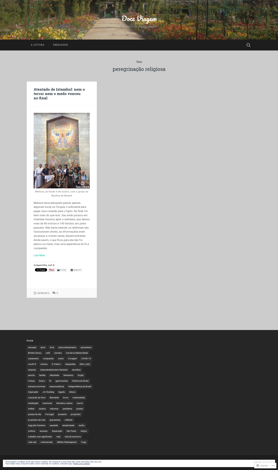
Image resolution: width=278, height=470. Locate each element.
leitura (72, 392)
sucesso (44, 431)
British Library (34, 353)
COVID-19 (86, 358)
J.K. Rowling (48, 392)
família (42, 375)
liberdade (54, 397)
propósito (76, 414)
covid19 (32, 364)
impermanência (57, 386)
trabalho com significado (40, 436)
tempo (84, 431)
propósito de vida (36, 420)
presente (62, 414)
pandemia (67, 408)
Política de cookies (81, 464)
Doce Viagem (139, 18)
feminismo (68, 375)
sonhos (31, 431)
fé (50, 381)
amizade (32, 347)
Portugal (49, 414)
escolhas (76, 369)
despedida (70, 364)
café (48, 353)
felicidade (54, 375)
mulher (31, 408)
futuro (42, 381)
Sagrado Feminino (36, 425)
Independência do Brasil (79, 386)
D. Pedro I (56, 364)
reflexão (69, 420)
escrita (31, 375)
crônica (43, 364)
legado (61, 392)
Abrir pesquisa (248, 45)
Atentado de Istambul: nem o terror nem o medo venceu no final (59, 93)
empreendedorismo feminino (54, 369)
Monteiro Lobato (64, 403)
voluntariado (47, 442)
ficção (81, 375)
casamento (33, 358)
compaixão (48, 358)
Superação (57, 431)
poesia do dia (34, 414)
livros (65, 397)
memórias (47, 403)
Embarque (60, 44)
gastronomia (62, 381)
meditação (33, 403)
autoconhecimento (67, 347)
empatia (32, 369)
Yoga (83, 442)
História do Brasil (80, 381)
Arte (52, 347)
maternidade (79, 397)
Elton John (85, 364)
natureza (54, 408)
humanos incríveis (36, 386)
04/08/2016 (43, 293)
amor (43, 347)
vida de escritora (73, 436)
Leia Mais (39, 255)
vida (58, 436)
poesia (79, 408)
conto (61, 358)
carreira (58, 353)
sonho (82, 425)
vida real (32, 442)
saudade (54, 425)
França (31, 381)
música (42, 408)
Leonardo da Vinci (36, 397)
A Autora (38, 44)
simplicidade (68, 425)
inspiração (33, 392)
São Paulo (71, 431)
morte (80, 403)
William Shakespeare (67, 442)
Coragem (72, 358)
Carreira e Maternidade (77, 353)
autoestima (86, 347)
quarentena (55, 420)
